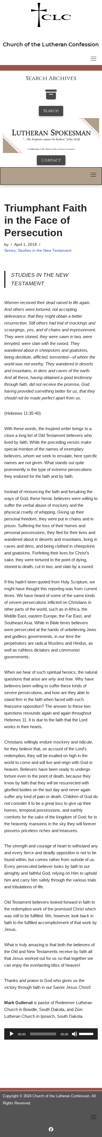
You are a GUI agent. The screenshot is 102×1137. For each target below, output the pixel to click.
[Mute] (74, 1034)
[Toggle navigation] (93, 58)
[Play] (11, 1034)
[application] (51, 1034)
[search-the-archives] (51, 97)
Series (10, 250)
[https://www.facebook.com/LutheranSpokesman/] (51, 1129)
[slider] (87, 1033)
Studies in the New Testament (44, 250)
